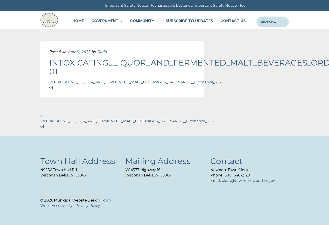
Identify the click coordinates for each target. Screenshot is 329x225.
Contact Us (233, 21)
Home (78, 21)
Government (105, 21)
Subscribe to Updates (189, 21)
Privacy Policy (87, 206)
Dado (102, 51)
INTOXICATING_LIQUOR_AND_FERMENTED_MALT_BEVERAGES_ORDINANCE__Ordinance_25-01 (126, 124)
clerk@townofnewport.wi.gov (248, 180)
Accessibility (62, 206)
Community (142, 21)
